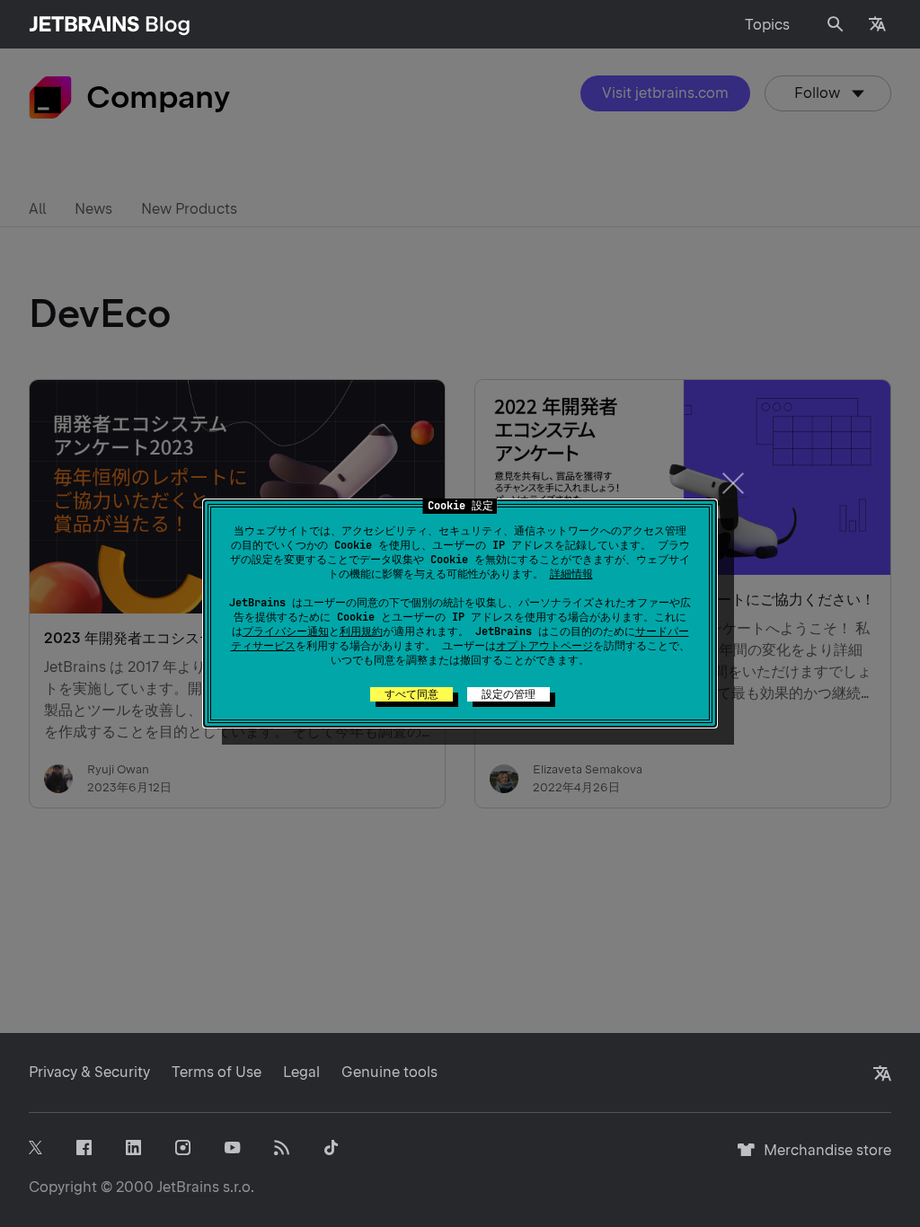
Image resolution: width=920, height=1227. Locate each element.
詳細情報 (571, 574)
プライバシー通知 (286, 631)
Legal (301, 1072)
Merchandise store (822, 1158)
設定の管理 (508, 694)
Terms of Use (216, 1072)
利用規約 (361, 631)
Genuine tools (389, 1072)
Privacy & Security (89, 1072)
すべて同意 (411, 694)
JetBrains (188, 1187)
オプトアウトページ (544, 646)
